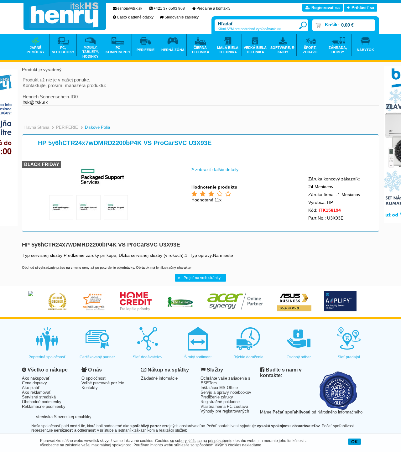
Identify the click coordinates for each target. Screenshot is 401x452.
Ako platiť (30, 387)
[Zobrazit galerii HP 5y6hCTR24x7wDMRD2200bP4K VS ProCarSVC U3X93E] (102, 191)
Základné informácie (159, 378)
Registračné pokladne (220, 401)
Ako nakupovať (35, 378)
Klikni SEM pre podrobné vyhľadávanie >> (249, 29)
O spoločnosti (94, 378)
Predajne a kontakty (213, 8)
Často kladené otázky (135, 17)
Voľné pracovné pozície (102, 383)
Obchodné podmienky (41, 401)
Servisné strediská (39, 397)
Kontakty (89, 387)
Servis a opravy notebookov (225, 392)
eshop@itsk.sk (129, 8)
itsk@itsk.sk (35, 102)
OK (354, 441)
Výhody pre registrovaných (224, 411)
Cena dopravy (34, 383)
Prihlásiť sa (362, 7)
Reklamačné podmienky (43, 406)
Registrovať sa (325, 7)
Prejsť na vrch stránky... (203, 278)
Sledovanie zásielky (181, 17)
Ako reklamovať (36, 392)
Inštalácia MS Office (219, 387)
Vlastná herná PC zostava (224, 406)
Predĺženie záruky (216, 397)
